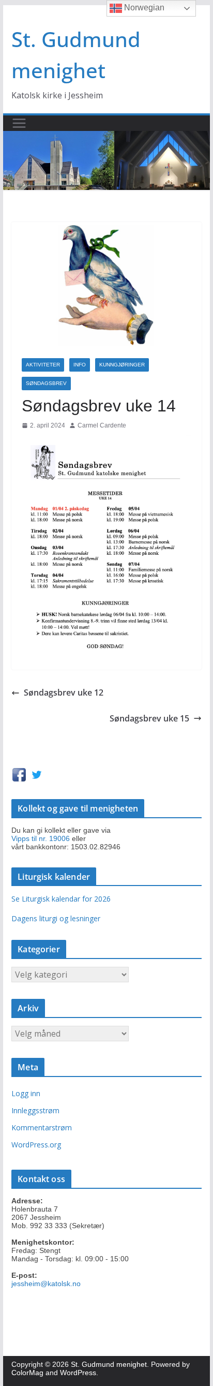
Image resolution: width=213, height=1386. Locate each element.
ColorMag (27, 1372)
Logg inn (25, 1093)
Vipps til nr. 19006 (40, 838)
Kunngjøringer (122, 364)
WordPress (78, 1372)
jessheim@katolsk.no (46, 1283)
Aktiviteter (43, 364)
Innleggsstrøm (35, 1110)
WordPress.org (36, 1144)
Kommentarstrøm (41, 1127)
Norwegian (143, 7)
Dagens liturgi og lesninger (55, 918)
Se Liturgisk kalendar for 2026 (61, 899)
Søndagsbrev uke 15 (149, 718)
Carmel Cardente (102, 425)
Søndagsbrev (46, 383)
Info (79, 364)
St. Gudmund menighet (109, 1364)
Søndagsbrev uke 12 (63, 692)
